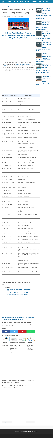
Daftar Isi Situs (35, 431)
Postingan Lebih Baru (7, 422)
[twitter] (14, 331)
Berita (21, 1)
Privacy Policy (28, 431)
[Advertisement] (18, 51)
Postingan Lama (30, 422)
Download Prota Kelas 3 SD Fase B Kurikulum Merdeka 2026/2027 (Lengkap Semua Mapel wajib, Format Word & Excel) (43, 69)
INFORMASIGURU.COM (28, 436)
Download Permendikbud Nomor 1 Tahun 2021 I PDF (17, 292)
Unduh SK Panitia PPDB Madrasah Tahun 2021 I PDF (17, 294)
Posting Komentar (20, 16)
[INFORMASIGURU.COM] (10, 1)
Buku (4, 5)
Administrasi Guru (36, 1)
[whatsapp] (30, 331)
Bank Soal (45, 1)
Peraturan (27, 1)
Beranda (17, 431)
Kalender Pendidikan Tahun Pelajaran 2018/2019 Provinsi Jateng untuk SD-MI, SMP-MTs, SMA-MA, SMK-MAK (18, 35)
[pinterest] (22, 331)
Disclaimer (22, 431)
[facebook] (6, 331)
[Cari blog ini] (50, 3)
